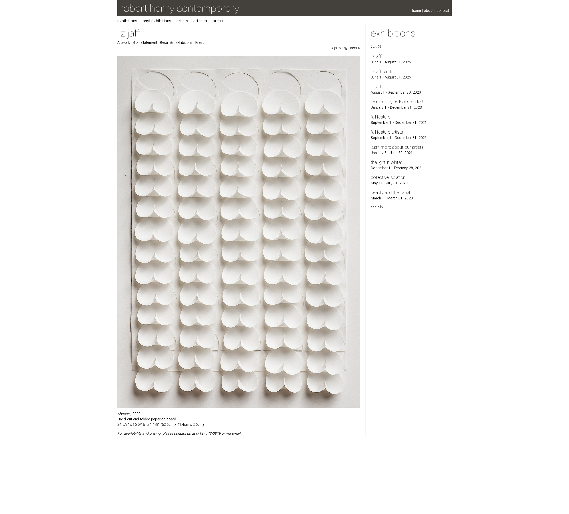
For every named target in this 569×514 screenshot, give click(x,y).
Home (416, 10)
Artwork (123, 42)
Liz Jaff (128, 32)
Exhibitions (127, 20)
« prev (336, 48)
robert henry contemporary (179, 8)
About (428, 10)
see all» (377, 207)
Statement (148, 42)
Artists (182, 20)
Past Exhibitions (156, 20)
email (236, 433)
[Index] (346, 48)
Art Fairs (200, 20)
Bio (135, 42)
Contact (443, 10)
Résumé (166, 42)
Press (217, 20)
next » (355, 48)
